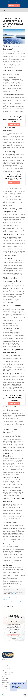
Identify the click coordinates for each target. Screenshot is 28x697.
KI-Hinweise (4, 692)
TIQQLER (3, 676)
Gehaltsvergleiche (5, 682)
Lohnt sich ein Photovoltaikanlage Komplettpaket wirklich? (14, 616)
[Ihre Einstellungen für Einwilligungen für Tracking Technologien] (2, 694)
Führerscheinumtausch (7, 684)
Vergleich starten (14, 5)
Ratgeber (4, 663)
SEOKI (3, 670)
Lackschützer (4, 680)
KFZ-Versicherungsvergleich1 (8, 672)
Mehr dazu (14, 593)
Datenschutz (4, 688)
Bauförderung (5, 678)
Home (3, 661)
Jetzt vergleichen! (14, 124)
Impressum (4, 690)
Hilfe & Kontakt (5, 665)
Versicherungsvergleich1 (7, 674)
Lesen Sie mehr (14, 635)
